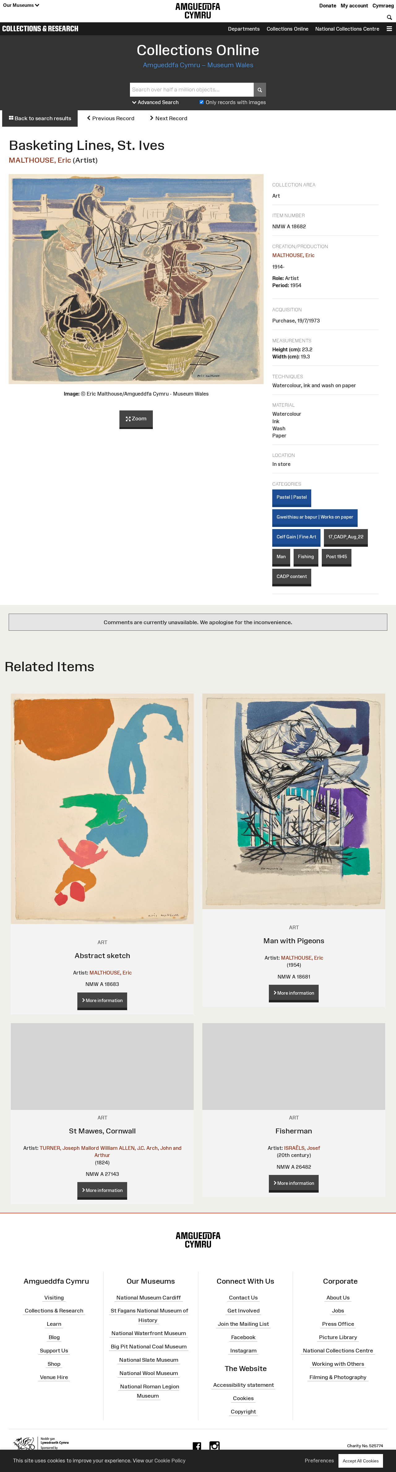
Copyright (243, 1411)
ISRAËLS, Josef (302, 1148)
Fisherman (293, 1131)
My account (354, 5)
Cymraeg (383, 5)
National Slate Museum (148, 1360)
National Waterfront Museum (148, 1333)
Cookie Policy (170, 1460)
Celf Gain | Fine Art (296, 536)
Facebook (243, 1337)
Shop (54, 1363)
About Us (338, 1297)
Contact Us (243, 1297)
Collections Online (287, 29)
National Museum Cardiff (148, 1297)
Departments (244, 29)
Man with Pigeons (294, 940)
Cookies (243, 1398)
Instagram (243, 1350)
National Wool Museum (148, 1373)
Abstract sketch (102, 955)
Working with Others (338, 1363)
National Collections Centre (347, 29)
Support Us (54, 1350)
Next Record (170, 118)
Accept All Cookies (361, 1460)
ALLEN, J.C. (132, 1148)
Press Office (338, 1324)
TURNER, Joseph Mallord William (79, 1148)
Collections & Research (40, 28)
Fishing (306, 556)
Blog (54, 1337)
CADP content (292, 576)
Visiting (54, 1297)
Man (281, 556)
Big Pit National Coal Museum (149, 1346)
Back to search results (42, 118)
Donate (327, 5)
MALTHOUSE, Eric (40, 160)
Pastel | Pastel (292, 497)
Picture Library (338, 1337)
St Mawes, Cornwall (102, 1131)
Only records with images (236, 102)
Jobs (338, 1311)
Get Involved (243, 1311)
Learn (54, 1324)
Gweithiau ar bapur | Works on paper (315, 516)
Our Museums (19, 5)
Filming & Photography (338, 1377)
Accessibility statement (243, 1385)
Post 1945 (336, 556)
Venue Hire (54, 1377)
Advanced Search (157, 102)
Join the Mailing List (243, 1324)
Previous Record (112, 118)
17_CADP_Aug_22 (346, 536)
